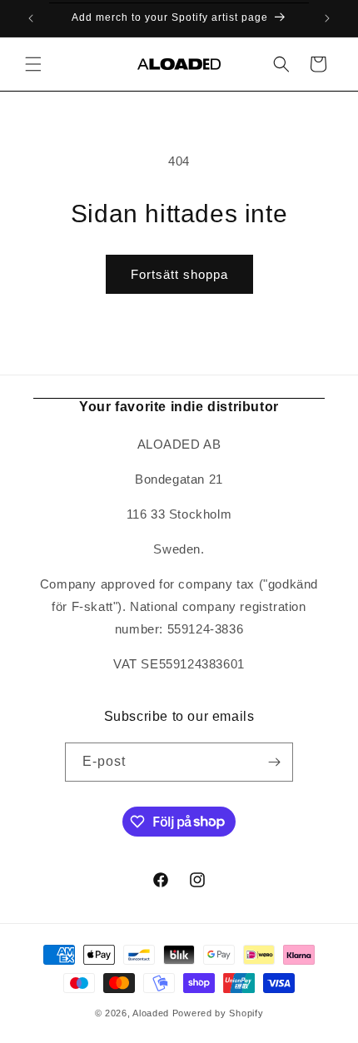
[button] (33, 64)
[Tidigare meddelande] (30, 18)
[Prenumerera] (274, 762)
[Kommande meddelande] (327, 18)
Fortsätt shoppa (179, 274)
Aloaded (150, 1013)
